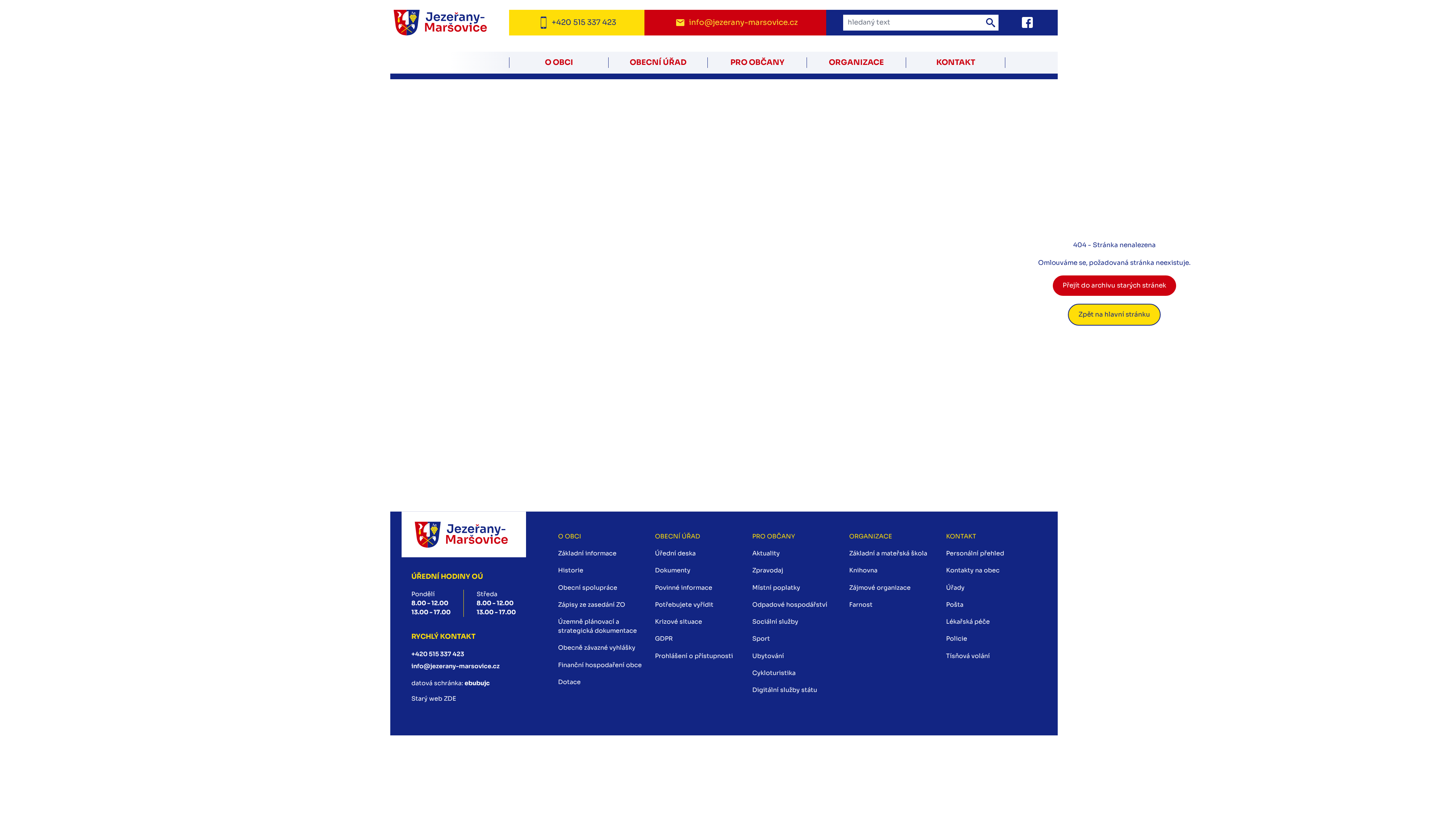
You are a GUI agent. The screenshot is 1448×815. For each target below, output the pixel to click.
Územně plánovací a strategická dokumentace (597, 626)
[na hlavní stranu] (463, 534)
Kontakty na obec (973, 570)
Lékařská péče (968, 622)
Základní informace (587, 553)
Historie (570, 570)
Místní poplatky (776, 588)
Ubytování (768, 656)
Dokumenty (672, 570)
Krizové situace (678, 622)
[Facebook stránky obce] (1018, 22)
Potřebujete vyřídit (684, 605)
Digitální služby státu (784, 690)
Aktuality (766, 553)
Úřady (955, 588)
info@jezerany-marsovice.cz (455, 666)
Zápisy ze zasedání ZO (591, 605)
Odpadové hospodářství (789, 605)
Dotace (569, 682)
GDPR (664, 639)
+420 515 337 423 (437, 654)
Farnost (861, 605)
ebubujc (477, 683)
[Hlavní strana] (449, 23)
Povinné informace (683, 588)
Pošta (954, 605)
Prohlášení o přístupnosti (694, 656)
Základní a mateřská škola (888, 553)
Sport (761, 639)
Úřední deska (675, 553)
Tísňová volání (968, 656)
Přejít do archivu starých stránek (1114, 285)
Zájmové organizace (880, 588)
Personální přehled (975, 553)
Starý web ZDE (433, 699)
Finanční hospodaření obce (600, 665)
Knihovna (863, 570)
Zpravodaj (767, 570)
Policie (956, 639)
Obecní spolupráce (587, 588)
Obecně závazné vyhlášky (596, 648)
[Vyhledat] (991, 22)
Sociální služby (775, 622)
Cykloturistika (774, 673)
